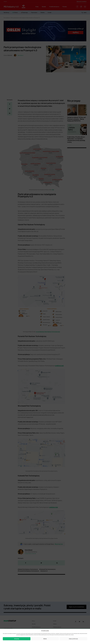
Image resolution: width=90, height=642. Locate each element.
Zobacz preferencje (73, 638)
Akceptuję (16, 638)
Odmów (45, 638)
